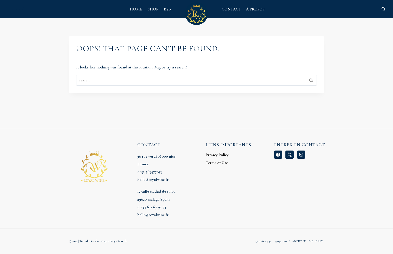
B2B (167, 9)
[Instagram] (301, 155)
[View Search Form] (383, 9)
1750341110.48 (281, 241)
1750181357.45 (263, 241)
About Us (299, 241)
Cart (319, 241)
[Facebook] (278, 155)
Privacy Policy (217, 154)
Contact (231, 9)
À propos (255, 9)
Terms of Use (217, 162)
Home (136, 9)
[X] (289, 155)
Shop (153, 9)
